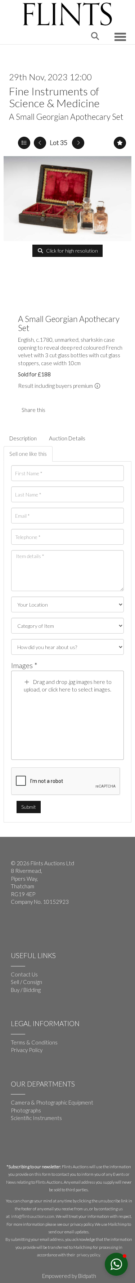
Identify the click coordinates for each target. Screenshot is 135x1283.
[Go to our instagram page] (71, 410)
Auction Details (67, 438)
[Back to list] (24, 143)
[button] (116, 1264)
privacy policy (88, 1254)
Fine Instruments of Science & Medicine (54, 97)
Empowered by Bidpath (69, 1276)
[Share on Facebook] (57, 410)
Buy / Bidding (26, 990)
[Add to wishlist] (120, 143)
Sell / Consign (26, 982)
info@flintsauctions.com (32, 1216)
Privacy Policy (26, 1050)
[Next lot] (78, 143)
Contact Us (24, 974)
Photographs (26, 1110)
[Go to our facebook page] (17, 925)
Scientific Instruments (36, 1118)
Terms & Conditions (34, 1042)
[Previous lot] (40, 143)
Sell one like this (28, 453)
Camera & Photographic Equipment (52, 1102)
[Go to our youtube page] (32, 925)
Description (23, 438)
